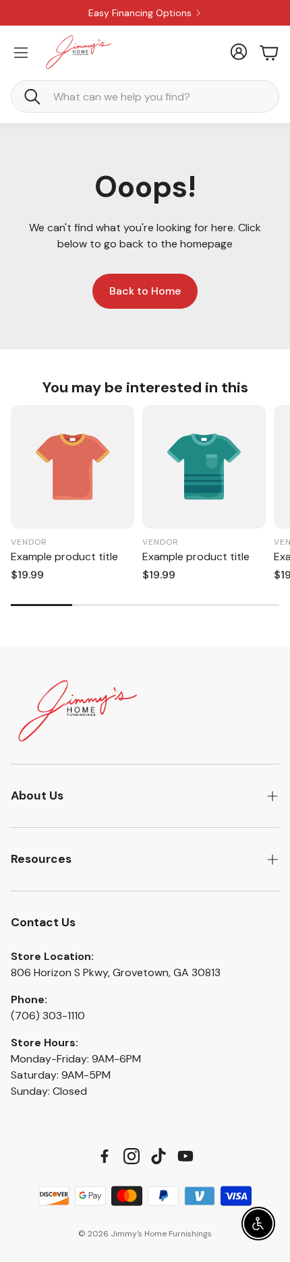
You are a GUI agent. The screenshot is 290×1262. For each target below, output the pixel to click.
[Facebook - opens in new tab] (104, 1156)
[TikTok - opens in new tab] (158, 1156)
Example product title (64, 556)
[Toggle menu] (21, 52)
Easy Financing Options (140, 13)
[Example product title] (72, 467)
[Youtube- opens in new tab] (185, 1156)
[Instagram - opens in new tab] (131, 1156)
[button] (145, 96)
